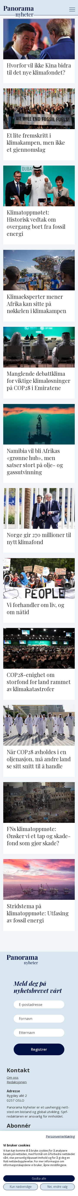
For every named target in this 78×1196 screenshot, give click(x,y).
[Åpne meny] (72, 9)
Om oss (12, 1077)
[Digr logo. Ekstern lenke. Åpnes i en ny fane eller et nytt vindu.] (6, 1141)
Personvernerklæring (60, 1136)
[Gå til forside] (32, 8)
